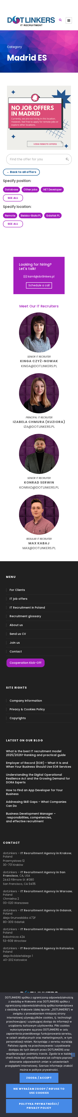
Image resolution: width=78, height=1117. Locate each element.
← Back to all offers (21, 172)
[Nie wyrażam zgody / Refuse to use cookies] (73, 1055)
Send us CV (18, 634)
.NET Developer (52, 189)
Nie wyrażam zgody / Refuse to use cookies (39, 1091)
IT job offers (18, 599)
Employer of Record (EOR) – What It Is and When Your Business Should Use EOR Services (38, 765)
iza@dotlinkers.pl (39, 426)
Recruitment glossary (25, 616)
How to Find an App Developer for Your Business (34, 792)
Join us (15, 642)
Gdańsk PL (53, 215)
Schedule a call (39, 285)
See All (13, 198)
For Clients (17, 590)
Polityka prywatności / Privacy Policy (39, 1106)
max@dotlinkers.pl (39, 548)
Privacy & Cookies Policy (27, 709)
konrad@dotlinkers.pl (39, 487)
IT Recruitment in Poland (27, 607)
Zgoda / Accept (39, 1078)
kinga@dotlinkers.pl (39, 366)
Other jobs (30, 189)
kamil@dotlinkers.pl (41, 276)
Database (11, 189)
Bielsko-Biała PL (31, 215)
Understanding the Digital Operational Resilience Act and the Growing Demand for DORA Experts (38, 778)
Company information (26, 700)
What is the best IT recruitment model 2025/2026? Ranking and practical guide (36, 753)
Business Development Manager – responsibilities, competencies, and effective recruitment (31, 817)
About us (16, 625)
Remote (10, 215)
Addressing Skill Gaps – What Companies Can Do (36, 804)
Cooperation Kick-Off (25, 663)
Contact (16, 651)
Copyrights (18, 718)
